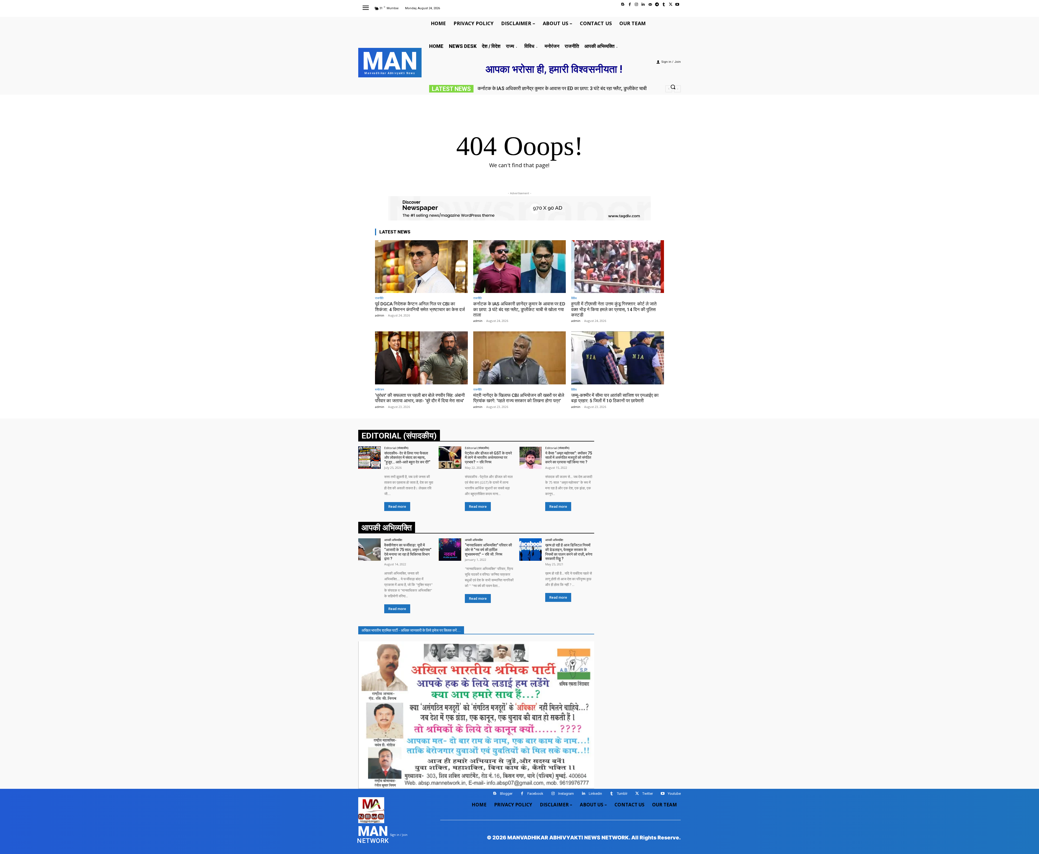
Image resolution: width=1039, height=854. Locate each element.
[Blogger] (622, 4)
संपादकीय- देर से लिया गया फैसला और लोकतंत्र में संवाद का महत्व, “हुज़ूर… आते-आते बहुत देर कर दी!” (407, 457)
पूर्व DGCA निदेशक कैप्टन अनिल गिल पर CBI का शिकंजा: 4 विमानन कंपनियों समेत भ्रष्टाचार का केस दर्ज (420, 306)
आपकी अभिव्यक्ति (393, 539)
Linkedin (595, 794)
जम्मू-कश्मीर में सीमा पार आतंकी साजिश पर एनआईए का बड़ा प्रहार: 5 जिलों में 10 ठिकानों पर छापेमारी (615, 398)
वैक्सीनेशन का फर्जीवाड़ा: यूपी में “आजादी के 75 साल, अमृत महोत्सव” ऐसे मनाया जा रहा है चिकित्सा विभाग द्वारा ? (407, 552)
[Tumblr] (663, 4)
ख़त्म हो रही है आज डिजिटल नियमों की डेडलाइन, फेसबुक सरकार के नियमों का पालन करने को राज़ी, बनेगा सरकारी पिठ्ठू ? (568, 552)
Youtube (674, 794)
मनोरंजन (379, 389)
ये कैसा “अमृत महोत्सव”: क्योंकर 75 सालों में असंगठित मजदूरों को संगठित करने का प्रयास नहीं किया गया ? (568, 457)
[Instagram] (636, 4)
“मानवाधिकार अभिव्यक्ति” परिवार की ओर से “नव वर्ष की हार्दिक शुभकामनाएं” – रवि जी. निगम (488, 549)
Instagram (566, 794)
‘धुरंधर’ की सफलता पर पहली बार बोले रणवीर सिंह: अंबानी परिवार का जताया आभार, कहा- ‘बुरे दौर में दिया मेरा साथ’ (420, 398)
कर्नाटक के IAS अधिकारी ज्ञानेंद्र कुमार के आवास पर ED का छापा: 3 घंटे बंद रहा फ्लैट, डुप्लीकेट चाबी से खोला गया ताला (519, 309)
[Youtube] (677, 4)
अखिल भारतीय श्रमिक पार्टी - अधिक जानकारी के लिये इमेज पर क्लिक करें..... (411, 630)
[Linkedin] (643, 4)
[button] (673, 87)
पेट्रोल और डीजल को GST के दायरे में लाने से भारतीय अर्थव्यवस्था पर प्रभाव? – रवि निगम (488, 457)
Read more (397, 507)
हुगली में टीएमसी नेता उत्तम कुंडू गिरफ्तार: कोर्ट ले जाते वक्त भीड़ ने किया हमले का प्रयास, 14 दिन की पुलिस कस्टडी (614, 309)
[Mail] (650, 4)
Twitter (647, 794)
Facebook (535, 794)
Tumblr (622, 794)
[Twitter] (670, 4)
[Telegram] (656, 4)
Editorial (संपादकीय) (396, 447)
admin (379, 315)
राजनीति (379, 297)
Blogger (506, 794)
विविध (574, 297)
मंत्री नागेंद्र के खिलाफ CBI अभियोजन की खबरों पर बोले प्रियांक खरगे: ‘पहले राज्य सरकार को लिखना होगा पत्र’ (518, 398)
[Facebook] (629, 4)
